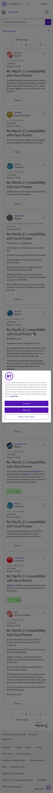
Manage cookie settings (27, 416)
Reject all (26, 410)
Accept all (26, 403)
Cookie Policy (13, 396)
